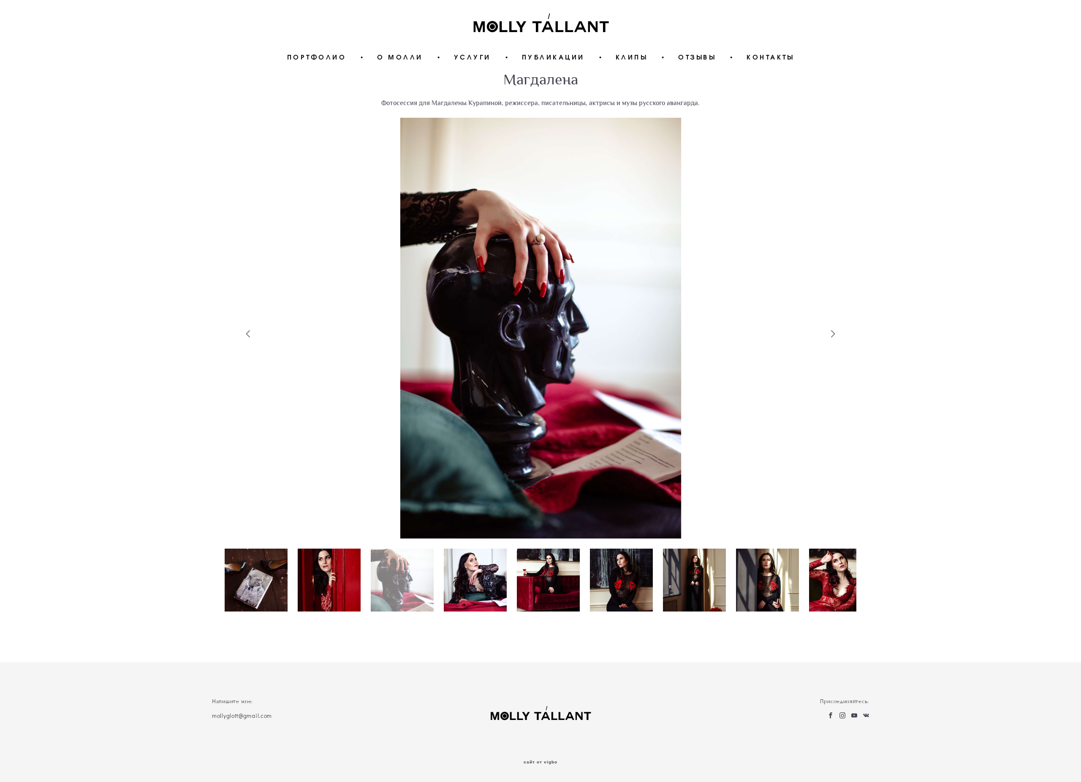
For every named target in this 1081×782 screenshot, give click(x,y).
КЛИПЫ (632, 57)
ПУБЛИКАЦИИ (553, 57)
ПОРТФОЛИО (317, 57)
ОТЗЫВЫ (697, 57)
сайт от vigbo (540, 762)
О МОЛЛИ (400, 57)
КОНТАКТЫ (770, 57)
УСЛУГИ (472, 57)
